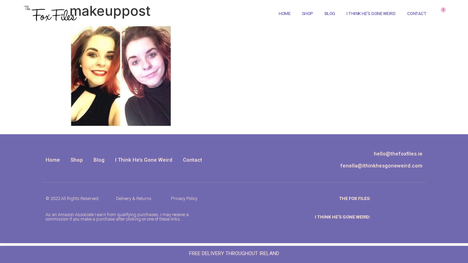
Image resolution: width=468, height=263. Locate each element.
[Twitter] (416, 198)
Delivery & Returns (133, 198)
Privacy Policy (184, 198)
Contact (417, 13)
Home (284, 13)
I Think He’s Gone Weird (371, 13)
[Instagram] (392, 198)
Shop (307, 13)
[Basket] (440, 13)
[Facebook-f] (404, 198)
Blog (329, 13)
